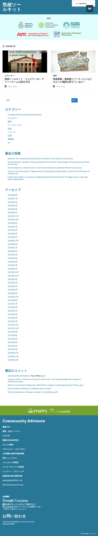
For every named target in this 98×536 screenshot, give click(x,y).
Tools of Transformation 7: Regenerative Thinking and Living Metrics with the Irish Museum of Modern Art (49, 172)
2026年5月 (12, 205)
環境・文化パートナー (11, 431)
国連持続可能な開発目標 (12, 476)
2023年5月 (12, 289)
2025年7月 (12, 226)
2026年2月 (12, 212)
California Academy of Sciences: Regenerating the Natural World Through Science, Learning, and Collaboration (48, 178)
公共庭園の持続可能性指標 (13, 453)
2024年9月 (12, 244)
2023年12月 (13, 272)
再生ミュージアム (10, 458)
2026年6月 (12, 202)
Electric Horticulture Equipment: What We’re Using (30, 385)
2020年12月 (13, 353)
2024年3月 (12, 261)
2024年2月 (12, 265)
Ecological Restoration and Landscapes (25, 114)
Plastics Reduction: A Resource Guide (24, 392)
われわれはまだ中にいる (12, 480)
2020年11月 (13, 356)
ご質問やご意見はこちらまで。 (15, 509)
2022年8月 (12, 300)
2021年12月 (13, 324)
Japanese (82, 3)
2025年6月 (12, 230)
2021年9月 (12, 331)
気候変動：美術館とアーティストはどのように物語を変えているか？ (72, 80)
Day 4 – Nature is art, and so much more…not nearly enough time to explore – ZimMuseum (45, 380)
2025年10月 (13, 219)
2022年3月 (12, 317)
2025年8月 (12, 223)
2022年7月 (12, 304)
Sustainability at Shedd (17, 375)
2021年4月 (12, 342)
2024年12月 (13, 240)
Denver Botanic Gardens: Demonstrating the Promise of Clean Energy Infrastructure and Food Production (48, 163)
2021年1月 (12, 349)
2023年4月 (12, 293)
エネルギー (10, 75)
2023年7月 (12, 282)
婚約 (55, 75)
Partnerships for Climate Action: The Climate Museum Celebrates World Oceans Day (45, 167)
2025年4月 (12, 233)
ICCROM (6, 436)
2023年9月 (12, 279)
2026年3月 (12, 209)
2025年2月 (12, 237)
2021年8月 (12, 335)
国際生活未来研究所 (11, 440)
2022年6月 (12, 307)
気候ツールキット (12, 7)
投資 (10, 128)
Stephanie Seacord (39, 388)
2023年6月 (12, 286)
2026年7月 (12, 198)
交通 (10, 135)
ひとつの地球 (8, 444)
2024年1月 (12, 268)
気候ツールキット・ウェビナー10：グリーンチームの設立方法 (24, 80)
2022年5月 (12, 310)
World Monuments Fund (13, 485)
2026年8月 (12, 195)
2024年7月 (12, 247)
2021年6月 (12, 339)
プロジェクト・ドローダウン (14, 449)
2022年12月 (13, 297)
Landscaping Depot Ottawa (67, 385)
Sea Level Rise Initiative (18, 388)
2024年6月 (12, 251)
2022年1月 (12, 321)
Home (10, 379)
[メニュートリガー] (89, 8)
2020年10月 (13, 360)
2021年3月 (12, 346)
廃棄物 (11, 139)
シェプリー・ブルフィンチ (13, 471)
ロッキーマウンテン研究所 (13, 467)
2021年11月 (13, 328)
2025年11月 (13, 216)
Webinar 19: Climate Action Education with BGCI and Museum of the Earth (40, 158)
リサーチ (12, 132)
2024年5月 (12, 254)
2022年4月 (12, 314)
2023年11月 (13, 275)
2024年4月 (12, 258)
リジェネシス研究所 (11, 462)
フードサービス (15, 125)
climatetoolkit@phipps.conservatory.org (18, 521)
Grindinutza (48, 392)
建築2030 (6, 427)
